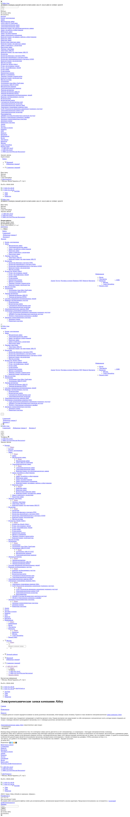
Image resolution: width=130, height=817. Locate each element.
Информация (12, 623)
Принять (3, 804)
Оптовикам (4, 758)
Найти (3, 808)
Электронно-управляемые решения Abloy (25, 584)
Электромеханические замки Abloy (12, 725)
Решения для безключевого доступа (23, 570)
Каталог (11, 449)
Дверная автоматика (18, 560)
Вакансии (15, 632)
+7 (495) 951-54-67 (7, 148)
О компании (5, 746)
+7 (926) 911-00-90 (8, 188)
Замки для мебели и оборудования (27, 476)
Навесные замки (21, 488)
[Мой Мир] (16, 742)
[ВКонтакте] (10, 742)
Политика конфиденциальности (11, 763)
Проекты (4, 755)
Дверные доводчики (18, 502)
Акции (3, 753)
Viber (6, 193)
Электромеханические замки (25, 467)
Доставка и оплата (7, 751)
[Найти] (2, 9)
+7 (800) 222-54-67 (13, 151)
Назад (12, 447)
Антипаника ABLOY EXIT (25, 551)
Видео (3, 760)
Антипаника (16, 545)
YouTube (17, 191)
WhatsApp (8, 196)
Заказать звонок (13, 675)
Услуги (3, 757)
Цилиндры (15, 510)
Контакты (4, 750)
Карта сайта (4, 762)
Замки (14, 455)
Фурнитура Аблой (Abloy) (20, 524)
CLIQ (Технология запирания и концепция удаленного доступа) (37, 589)
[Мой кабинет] (1, 416)
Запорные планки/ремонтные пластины (25, 603)
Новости (3, 748)
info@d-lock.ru (6, 179)
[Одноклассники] (14, 742)
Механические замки (23, 461)
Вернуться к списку (7, 745)
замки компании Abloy (114, 714)
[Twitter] (12, 742)
